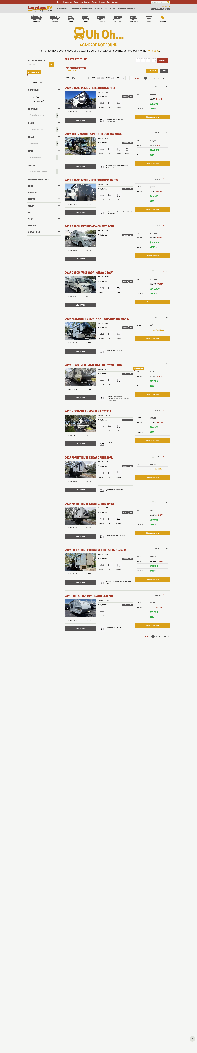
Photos (88, 111)
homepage (153, 50)
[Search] (168, 2)
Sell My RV (110, 8)
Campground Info (126, 8)
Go (51, 64)
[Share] (166, 87)
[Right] (167, 78)
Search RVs (62, 8)
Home (59, 2)
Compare (162, 60)
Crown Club (67, 2)
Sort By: (67, 78)
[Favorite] (163, 87)
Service (98, 8)
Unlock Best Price (153, 117)
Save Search (152, 71)
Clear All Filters (71, 71)
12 (123, 78)
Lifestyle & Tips (104, 2)
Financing (87, 8)
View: (93, 78)
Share (164, 71)
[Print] (113, 78)
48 (131, 78)
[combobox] (38, 64)
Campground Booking (82, 2)
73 (163, 78)
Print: (108, 78)
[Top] (192, 1039)
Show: (119, 78)
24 (127, 78)
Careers (115, 2)
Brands (94, 2)
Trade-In (75, 8)
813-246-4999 (160, 9)
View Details (80, 120)
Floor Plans (72, 111)
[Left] (141, 78)
